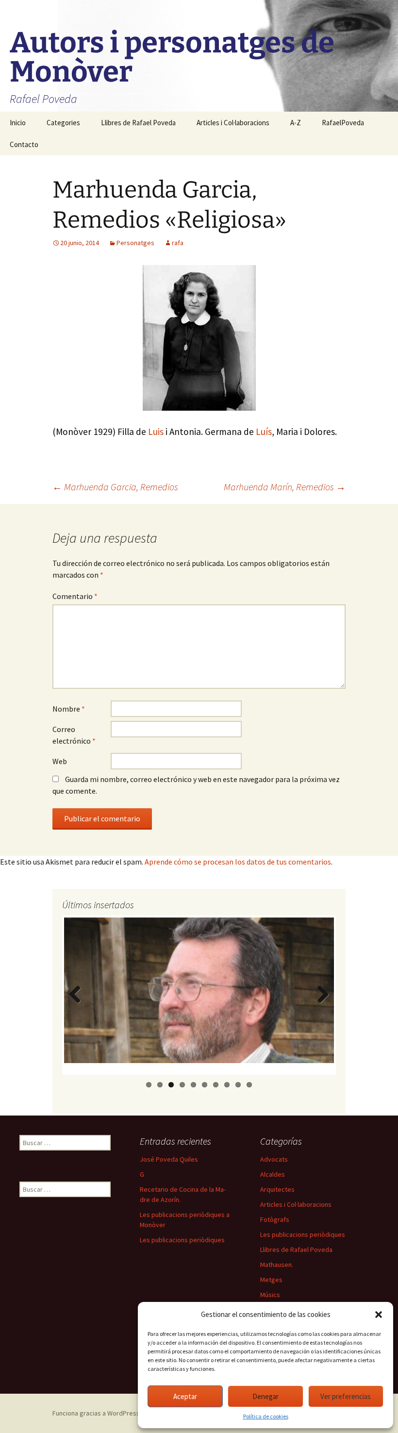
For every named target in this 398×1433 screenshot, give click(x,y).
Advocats (274, 1159)
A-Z (295, 122)
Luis (156, 431)
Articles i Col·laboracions (233, 122)
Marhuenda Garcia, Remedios (115, 487)
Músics (270, 1294)
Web (59, 761)
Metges (271, 1279)
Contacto (24, 144)
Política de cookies (265, 1416)
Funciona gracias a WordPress (96, 1413)
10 (249, 1084)
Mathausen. (276, 1264)
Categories (63, 122)
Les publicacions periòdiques (182, 1239)
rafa (177, 242)
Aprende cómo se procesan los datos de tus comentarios (238, 861)
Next (322, 1004)
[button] (378, 1314)
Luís (264, 431)
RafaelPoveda (343, 122)
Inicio (18, 122)
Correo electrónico (74, 735)
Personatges (135, 242)
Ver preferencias (345, 1396)
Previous (76, 1004)
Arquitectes (277, 1189)
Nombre (68, 709)
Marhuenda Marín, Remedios (285, 487)
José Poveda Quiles (169, 1159)
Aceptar (185, 1396)
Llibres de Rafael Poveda (138, 122)
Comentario (75, 596)
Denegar (265, 1396)
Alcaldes (272, 1174)
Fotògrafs (274, 1219)
